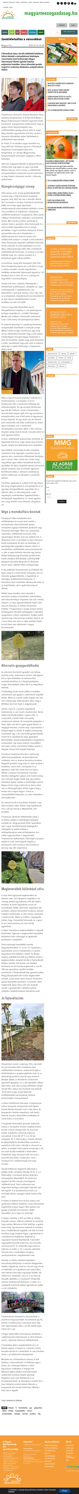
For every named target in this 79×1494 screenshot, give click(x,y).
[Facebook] (58, 3)
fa (16, 1408)
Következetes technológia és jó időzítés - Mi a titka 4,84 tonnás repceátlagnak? (61, 281)
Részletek (11, 1492)
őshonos (29, 1411)
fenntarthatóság (23, 1408)
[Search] (57, 32)
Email (47, 487)
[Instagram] (61, 3)
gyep (30, 1408)
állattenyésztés (51, 366)
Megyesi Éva (6, 45)
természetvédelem (7, 1414)
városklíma (33, 1414)
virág (39, 1414)
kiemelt (69, 358)
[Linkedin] (65, 3)
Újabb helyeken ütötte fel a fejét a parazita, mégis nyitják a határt (59, 98)
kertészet (11, 1411)
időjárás (4, 1411)
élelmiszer (61, 366)
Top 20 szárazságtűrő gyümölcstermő (61, 110)
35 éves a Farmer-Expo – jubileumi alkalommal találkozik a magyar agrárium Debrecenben (61, 253)
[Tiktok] (72, 3)
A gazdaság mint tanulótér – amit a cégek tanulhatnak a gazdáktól (62, 104)
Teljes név (48, 494)
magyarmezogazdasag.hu (51, 13)
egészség (63, 354)
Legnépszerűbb (52, 133)
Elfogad (64, 1491)
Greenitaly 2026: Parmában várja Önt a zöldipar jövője (61, 315)
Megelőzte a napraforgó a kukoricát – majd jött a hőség (61, 84)
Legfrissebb (51, 79)
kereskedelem (51, 358)
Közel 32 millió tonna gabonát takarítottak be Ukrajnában (58, 91)
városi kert (25, 1414)
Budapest (11, 1408)
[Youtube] (68, 3)
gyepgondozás (38, 1408)
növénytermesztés (52, 362)
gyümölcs (72, 354)
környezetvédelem (20, 1411)
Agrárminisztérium (52, 354)
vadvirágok (17, 1414)
